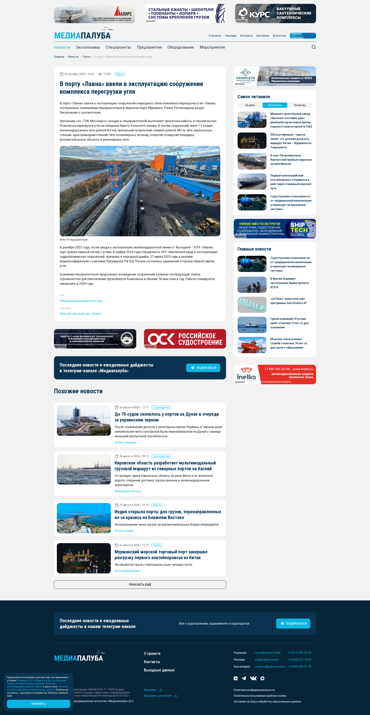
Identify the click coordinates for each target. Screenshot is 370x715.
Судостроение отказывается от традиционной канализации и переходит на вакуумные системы (291, 203)
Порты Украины (126, 442)
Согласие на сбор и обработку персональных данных (267, 701)
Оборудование (180, 47)
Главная (59, 56)
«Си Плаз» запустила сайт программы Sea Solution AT (288, 301)
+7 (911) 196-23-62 (299, 652)
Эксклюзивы (88, 47)
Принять (38, 703)
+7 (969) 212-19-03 (299, 659)
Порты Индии (125, 530)
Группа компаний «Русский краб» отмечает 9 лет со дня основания (289, 323)
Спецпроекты (118, 47)
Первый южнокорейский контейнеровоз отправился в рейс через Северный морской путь (290, 182)
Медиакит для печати (158, 695)
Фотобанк (262, 35)
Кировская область (129, 491)
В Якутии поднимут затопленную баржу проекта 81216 (289, 283)
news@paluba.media (268, 652)
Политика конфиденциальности (254, 689)
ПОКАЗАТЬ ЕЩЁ (140, 584)
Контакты (246, 35)
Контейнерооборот (129, 570)
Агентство (279, 35)
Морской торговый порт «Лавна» (80, 313)
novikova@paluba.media (270, 666)
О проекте (215, 35)
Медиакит (150, 689)
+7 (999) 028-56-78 (299, 666)
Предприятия (149, 47)
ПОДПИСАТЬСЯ (206, 367)
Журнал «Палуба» (298, 36)
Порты (86, 56)
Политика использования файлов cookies (260, 695)
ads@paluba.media (266, 659)
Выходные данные (159, 670)
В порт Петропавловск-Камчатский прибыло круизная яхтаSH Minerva (291, 159)
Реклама (230, 35)
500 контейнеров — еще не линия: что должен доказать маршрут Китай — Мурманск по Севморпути (291, 141)
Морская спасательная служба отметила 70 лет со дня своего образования (288, 343)
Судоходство (161, 407)
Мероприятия (212, 47)
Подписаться (296, 623)
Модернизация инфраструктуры (82, 300)
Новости (62, 47)
